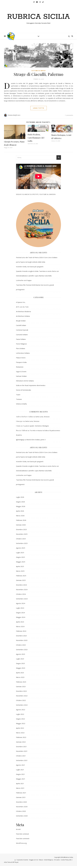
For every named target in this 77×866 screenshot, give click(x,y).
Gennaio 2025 (21, 580)
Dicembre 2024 (21, 585)
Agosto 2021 (20, 765)
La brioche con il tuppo (23, 280)
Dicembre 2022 (21, 691)
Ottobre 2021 (21, 756)
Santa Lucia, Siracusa (42, 417)
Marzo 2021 (20, 788)
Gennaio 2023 (21, 686)
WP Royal (15, 862)
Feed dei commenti (22, 838)
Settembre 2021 (22, 760)
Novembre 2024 (21, 589)
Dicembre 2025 (21, 529)
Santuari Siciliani (21, 376)
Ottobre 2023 (21, 645)
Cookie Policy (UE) (66, 860)
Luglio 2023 (20, 659)
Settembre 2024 (22, 599)
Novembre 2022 (21, 696)
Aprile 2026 (20, 511)
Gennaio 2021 (21, 797)
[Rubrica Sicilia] (11, 36)
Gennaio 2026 (21, 525)
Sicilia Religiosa (48, 860)
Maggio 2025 (20, 562)
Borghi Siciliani (21, 321)
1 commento (69, 115)
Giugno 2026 (20, 502)
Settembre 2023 (22, 650)
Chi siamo (57, 860)
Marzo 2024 (20, 626)
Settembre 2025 (22, 543)
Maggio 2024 (20, 617)
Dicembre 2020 (21, 802)
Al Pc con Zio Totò (22, 307)
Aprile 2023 (20, 673)
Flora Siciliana (20, 348)
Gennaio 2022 (21, 742)
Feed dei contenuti (22, 834)
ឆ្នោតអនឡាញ (20, 440)
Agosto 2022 (20, 710)
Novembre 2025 (21, 534)
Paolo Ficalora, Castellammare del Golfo (36, 137)
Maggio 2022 (20, 723)
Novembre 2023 (21, 640)
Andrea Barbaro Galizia (24, 417)
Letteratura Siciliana (23, 353)
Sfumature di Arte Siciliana (25, 381)
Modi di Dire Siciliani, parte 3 (36, 440)
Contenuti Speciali (22, 330)
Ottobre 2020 (21, 811)
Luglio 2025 (20, 553)
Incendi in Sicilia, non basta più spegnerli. (30, 267)
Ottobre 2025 (21, 539)
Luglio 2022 (20, 714)
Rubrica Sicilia (38, 17)
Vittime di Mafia (39, 70)
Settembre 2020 (22, 816)
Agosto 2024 (20, 603)
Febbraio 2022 (21, 737)
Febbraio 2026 (21, 520)
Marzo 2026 (20, 516)
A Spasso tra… (21, 302)
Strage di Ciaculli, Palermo (38, 74)
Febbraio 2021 (21, 793)
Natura (41, 860)
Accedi (18, 829)
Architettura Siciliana (23, 316)
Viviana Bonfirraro (14, 115)
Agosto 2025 (20, 548)
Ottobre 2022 (21, 700)
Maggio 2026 (20, 506)
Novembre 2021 (21, 751)
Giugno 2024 (20, 613)
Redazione (19, 367)
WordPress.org (21, 843)
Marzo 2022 (20, 733)
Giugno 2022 (20, 719)
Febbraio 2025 (21, 576)
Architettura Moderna (23, 311)
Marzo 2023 (20, 677)
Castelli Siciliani (21, 325)
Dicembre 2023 (21, 636)
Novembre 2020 (21, 807)
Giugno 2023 (20, 663)
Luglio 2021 (20, 770)
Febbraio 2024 (21, 631)
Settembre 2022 (22, 705)
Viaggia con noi (33, 860)
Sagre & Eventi (21, 371)
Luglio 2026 (20, 497)
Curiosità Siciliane (22, 335)
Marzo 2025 (20, 571)
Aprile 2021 (20, 783)
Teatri (18, 395)
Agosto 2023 (20, 654)
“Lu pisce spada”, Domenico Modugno (36, 426)
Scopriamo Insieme (22, 860)
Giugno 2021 (20, 774)
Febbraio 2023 (21, 682)
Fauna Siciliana (21, 339)
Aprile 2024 (20, 622)
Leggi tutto (38, 108)
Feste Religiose (21, 344)
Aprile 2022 (20, 728)
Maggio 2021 (20, 779)
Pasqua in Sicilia (21, 362)
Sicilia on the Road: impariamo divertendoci (30, 385)
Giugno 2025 (20, 557)
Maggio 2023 (20, 668)
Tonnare (19, 399)
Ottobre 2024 (21, 594)
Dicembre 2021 (21, 747)
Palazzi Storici (20, 358)
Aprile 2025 (20, 566)
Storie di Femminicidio (23, 390)
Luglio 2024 (20, 608)
